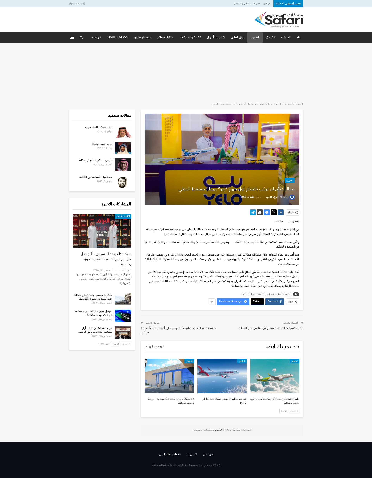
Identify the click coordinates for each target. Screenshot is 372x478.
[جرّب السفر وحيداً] (123, 148)
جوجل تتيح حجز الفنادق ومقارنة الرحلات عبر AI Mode (93, 313)
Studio (173, 465)
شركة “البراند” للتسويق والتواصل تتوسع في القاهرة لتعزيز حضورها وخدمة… (105, 259)
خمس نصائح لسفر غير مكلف (95, 160)
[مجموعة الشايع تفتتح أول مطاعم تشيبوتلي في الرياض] (123, 332)
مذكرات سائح (165, 37)
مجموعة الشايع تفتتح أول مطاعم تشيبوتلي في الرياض (95, 330)
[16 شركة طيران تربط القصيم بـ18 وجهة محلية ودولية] (169, 376)
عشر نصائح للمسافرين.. (98, 127)
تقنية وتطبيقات (190, 37)
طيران (287, 294)
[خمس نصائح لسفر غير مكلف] (123, 164)
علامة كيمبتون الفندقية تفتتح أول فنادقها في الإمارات (271, 328)
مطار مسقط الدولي (273, 294)
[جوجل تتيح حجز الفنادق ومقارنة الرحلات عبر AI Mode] (123, 316)
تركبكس (219, 430)
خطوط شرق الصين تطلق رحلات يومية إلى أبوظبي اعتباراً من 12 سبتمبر (178, 330)
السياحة (286, 37)
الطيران (255, 37)
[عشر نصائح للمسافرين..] (123, 131)
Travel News (117, 37)
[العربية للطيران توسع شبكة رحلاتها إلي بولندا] (222, 376)
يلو (244, 294)
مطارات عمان (255, 294)
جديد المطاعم (142, 37)
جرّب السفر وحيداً (102, 144)
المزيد (97, 37)
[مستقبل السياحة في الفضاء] (123, 181)
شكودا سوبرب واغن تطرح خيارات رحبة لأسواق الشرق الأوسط (92, 297)
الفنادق (270, 37)
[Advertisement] (186, 72)
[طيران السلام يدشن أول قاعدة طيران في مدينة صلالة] (274, 376)
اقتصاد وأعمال (216, 37)
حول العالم (237, 37)
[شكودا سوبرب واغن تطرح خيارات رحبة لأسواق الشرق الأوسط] (123, 299)
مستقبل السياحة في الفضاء (95, 177)
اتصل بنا (256, 3)
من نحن (266, 3)
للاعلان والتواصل (242, 3)
